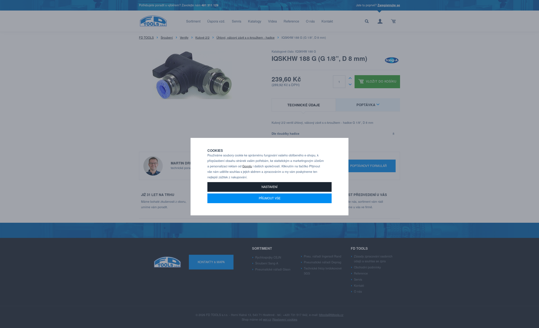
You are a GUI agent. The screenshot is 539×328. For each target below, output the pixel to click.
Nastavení (269, 187)
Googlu (247, 166)
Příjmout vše (269, 198)
